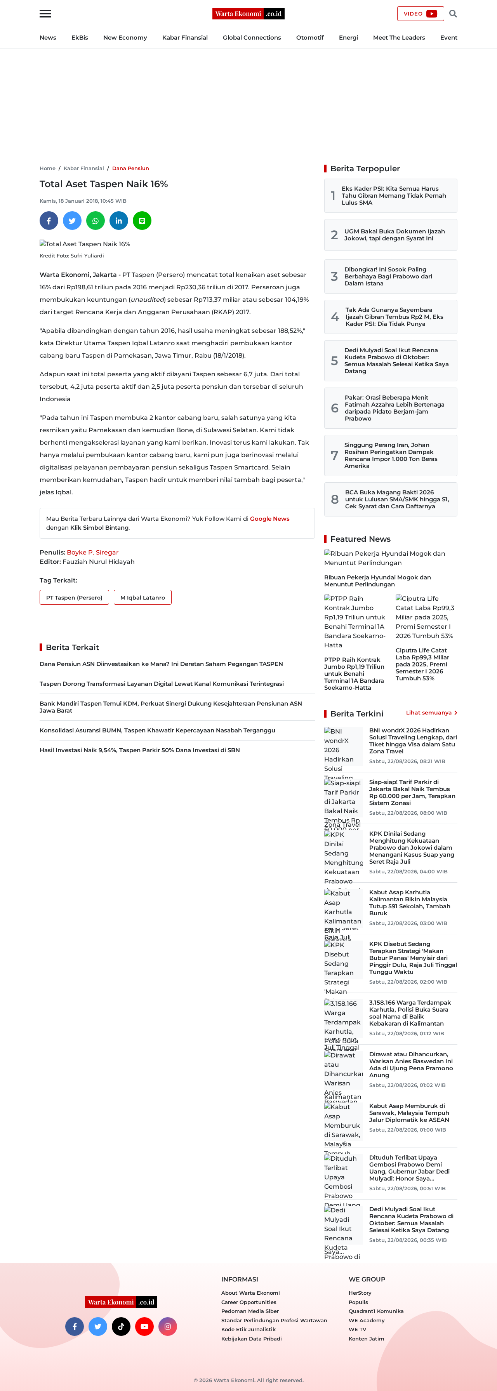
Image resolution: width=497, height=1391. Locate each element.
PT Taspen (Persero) (74, 597)
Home (48, 168)
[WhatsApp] (95, 220)
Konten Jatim (366, 1338)
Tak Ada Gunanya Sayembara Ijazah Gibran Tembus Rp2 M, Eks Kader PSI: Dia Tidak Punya (394, 316)
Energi (348, 37)
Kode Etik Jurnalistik (248, 1329)
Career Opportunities (248, 1302)
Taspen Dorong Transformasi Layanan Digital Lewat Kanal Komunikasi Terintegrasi (162, 683)
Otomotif (310, 37)
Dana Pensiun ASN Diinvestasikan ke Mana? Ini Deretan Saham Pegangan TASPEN (161, 664)
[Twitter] (72, 220)
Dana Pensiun (130, 168)
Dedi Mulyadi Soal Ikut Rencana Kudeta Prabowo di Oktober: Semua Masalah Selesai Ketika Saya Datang (396, 360)
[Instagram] (167, 1326)
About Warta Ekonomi (250, 1293)
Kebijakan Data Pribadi (251, 1338)
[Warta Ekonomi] (248, 13)
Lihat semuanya (429, 712)
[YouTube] (144, 1326)
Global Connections (252, 37)
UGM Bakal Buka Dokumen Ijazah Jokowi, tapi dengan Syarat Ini (394, 235)
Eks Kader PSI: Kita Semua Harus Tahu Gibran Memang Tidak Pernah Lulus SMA (394, 195)
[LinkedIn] (118, 220)
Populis (358, 1302)
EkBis (79, 37)
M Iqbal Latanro (142, 597)
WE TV (357, 1329)
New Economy (125, 37)
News (48, 37)
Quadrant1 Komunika (376, 1311)
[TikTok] (121, 1326)
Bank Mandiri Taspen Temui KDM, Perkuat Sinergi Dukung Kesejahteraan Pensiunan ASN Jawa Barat (171, 707)
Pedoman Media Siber (250, 1311)
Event (448, 37)
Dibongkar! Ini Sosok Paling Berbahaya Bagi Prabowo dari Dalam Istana (388, 276)
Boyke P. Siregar (93, 552)
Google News (270, 518)
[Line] (142, 220)
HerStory (360, 1293)
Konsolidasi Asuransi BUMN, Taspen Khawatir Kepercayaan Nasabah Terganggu (157, 730)
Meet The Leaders (399, 37)
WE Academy (367, 1320)
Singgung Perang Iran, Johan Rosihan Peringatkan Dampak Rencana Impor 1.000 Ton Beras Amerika (391, 455)
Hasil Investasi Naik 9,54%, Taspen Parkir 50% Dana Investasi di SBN (140, 750)
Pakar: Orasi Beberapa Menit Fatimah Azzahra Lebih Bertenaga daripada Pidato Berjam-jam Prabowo (395, 408)
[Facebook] (49, 220)
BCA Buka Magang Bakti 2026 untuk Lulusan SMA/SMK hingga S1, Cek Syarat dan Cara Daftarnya (397, 499)
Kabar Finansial (185, 37)
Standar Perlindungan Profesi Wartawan (274, 1320)
